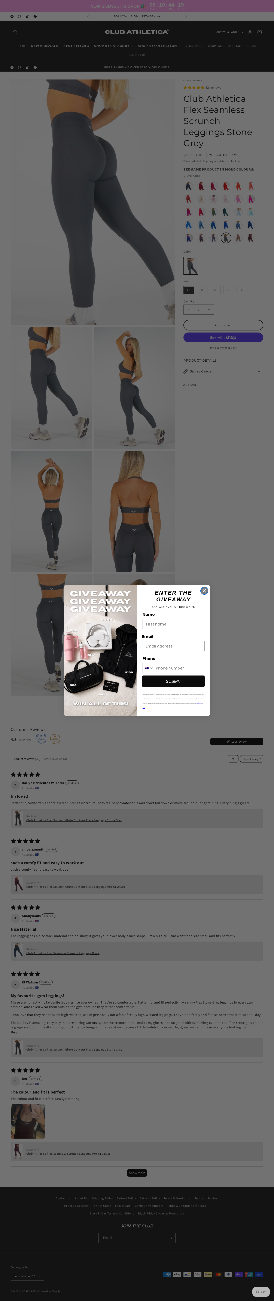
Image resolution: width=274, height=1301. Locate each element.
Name (149, 614)
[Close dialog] (204, 591)
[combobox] (148, 668)
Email (147, 636)
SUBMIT (173, 681)
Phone (149, 658)
